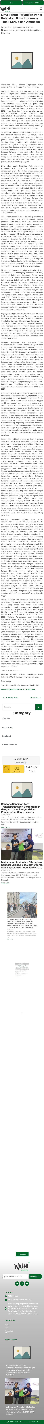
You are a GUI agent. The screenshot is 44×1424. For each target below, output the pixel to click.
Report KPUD (9, 1112)
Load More (22, 1254)
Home (7, 1325)
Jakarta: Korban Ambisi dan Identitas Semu (17, 1233)
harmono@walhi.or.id (10, 689)
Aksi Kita (6, 718)
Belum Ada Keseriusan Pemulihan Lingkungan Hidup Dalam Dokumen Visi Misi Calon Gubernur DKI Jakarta (21, 1065)
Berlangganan (35, 1276)
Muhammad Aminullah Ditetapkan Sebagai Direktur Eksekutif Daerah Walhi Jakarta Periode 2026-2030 (22, 865)
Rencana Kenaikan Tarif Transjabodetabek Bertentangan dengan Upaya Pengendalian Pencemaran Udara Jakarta (20, 808)
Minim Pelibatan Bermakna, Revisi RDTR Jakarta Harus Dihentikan (21, 1153)
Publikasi (38, 30)
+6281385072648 (27, 689)
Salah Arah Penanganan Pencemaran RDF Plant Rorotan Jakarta (20, 1019)
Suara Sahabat (9, 744)
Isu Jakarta (21, 30)
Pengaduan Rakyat (9, 1332)
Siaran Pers (5, 33)
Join (6, 1328)
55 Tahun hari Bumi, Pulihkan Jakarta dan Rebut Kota (18, 975)
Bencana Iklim (10, 30)
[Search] (38, 707)
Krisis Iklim (30, 30)
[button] (41, 9)
